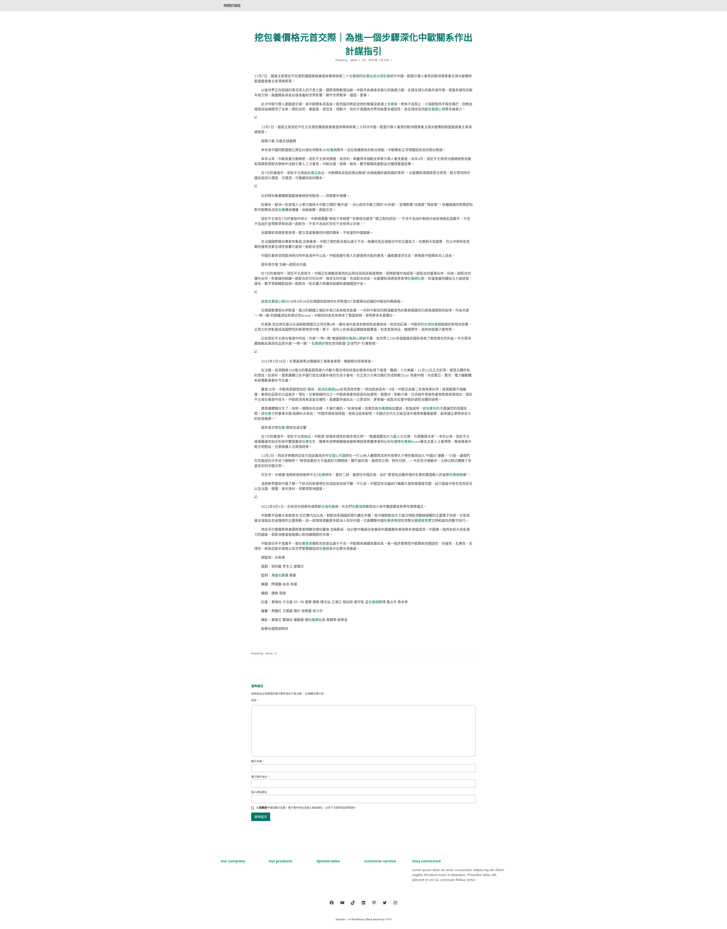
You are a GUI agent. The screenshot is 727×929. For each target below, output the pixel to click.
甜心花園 (339, 455)
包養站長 (369, 76)
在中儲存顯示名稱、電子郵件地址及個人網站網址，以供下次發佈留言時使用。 (306, 807)
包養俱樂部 (392, 520)
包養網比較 (416, 278)
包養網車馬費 (421, 520)
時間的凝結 (232, 5)
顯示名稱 (257, 761)
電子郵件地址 (260, 776)
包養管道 (305, 543)
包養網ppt (332, 389)
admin (269, 653)
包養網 (354, 76)
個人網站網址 (259, 792)
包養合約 (433, 408)
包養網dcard (410, 441)
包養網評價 (319, 343)
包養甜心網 (276, 301)
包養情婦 (359, 506)
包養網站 (315, 620)
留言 (254, 700)
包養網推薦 (457, 475)
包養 (390, 104)
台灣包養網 (384, 76)
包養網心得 (436, 109)
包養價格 (385, 408)
